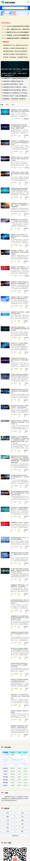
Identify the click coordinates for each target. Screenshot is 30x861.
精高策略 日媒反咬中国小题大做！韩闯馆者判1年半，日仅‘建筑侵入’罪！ (20, 476)
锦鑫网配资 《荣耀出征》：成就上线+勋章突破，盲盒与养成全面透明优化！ (20, 252)
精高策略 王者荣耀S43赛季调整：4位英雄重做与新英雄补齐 (20, 680)
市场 (7, 820)
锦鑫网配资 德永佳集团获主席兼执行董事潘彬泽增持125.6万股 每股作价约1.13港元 (20, 617)
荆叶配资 (27, 167)
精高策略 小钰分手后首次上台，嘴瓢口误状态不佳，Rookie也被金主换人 (19, 236)
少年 (22, 827)
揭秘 (7, 816)
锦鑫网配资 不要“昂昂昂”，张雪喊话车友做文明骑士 (20, 312)
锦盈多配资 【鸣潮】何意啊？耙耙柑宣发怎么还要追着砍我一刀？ (20, 282)
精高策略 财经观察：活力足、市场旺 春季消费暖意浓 (19, 538)
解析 (22, 831)
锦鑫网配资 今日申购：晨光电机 (19, 522)
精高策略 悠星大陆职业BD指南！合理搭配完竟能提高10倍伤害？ (20, 189)
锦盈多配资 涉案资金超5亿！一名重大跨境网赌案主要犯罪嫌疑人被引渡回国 (20, 328)
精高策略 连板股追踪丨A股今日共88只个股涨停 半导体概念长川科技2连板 (20, 601)
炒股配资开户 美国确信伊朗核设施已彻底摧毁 (16, 78)
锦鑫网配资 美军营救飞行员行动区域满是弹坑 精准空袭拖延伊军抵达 (19, 391)
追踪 (22, 813)
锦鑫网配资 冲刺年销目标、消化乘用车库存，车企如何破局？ (19, 585)
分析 (22, 824)
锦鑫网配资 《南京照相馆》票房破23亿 (14, 99)
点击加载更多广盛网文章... (15, 743)
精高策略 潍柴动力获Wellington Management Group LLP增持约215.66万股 (19, 665)
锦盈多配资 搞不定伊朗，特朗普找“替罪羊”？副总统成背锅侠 (19, 406)
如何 (7, 813)
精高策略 (26, 152)
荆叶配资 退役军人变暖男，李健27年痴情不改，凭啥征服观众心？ (14, 74)
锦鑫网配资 (26, 118)
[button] (28, 13)
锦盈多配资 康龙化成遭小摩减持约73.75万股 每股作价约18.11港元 (19, 633)
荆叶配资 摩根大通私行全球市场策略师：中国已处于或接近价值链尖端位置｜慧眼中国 (20, 570)
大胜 (7, 824)
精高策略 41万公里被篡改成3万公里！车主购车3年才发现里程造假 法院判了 (20, 142)
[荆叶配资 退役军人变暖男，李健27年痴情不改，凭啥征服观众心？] (15, 69)
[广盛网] (8, 2)
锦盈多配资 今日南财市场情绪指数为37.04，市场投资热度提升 (19, 508)
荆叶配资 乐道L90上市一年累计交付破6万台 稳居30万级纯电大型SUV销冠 (20, 158)
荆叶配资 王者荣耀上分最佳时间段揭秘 (19, 711)
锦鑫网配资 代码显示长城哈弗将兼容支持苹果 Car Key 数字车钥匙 (20, 110)
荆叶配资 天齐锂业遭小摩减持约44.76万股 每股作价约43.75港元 (19, 649)
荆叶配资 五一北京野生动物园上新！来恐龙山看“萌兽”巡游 (19, 344)
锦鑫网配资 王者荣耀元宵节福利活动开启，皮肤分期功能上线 (19, 726)
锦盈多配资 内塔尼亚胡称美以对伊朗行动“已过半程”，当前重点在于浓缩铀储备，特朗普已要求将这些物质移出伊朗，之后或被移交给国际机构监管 (20, 459)
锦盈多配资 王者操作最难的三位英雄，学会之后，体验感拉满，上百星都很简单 (20, 205)
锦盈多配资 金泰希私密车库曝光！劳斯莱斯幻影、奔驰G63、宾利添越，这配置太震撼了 (20, 126)
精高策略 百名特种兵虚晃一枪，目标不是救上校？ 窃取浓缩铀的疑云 (19, 359)
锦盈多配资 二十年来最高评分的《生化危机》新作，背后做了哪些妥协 (20, 696)
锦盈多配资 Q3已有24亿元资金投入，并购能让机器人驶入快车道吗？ (20, 554)
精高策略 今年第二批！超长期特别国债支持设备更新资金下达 (19, 297)
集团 (22, 820)
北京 (22, 816)
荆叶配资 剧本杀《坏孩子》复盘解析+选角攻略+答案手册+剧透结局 (20, 173)
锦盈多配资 (26, 136)
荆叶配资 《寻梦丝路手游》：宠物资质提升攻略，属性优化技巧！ (20, 267)
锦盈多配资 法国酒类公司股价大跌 (13, 81)
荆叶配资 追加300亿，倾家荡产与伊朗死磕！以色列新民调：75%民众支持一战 (20, 422)
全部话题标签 (15, 835)
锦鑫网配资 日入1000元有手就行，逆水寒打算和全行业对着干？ (20, 220)
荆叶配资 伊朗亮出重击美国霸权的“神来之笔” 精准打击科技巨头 (19, 375)
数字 (7, 827)
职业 (7, 831)
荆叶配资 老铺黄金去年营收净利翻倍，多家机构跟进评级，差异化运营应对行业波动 (20, 493)
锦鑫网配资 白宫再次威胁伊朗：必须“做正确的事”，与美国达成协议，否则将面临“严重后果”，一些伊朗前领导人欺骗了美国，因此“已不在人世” (20, 440)
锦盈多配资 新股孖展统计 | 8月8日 (13, 84)
